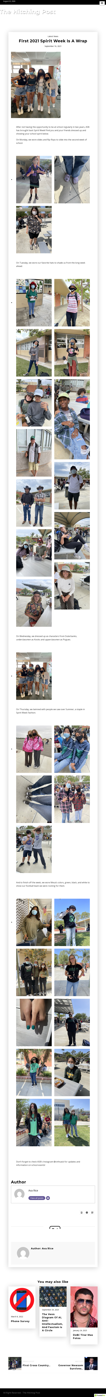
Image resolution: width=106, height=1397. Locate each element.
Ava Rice (33, 1190)
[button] (102, 3)
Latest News (53, 36)
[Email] (48, 1198)
